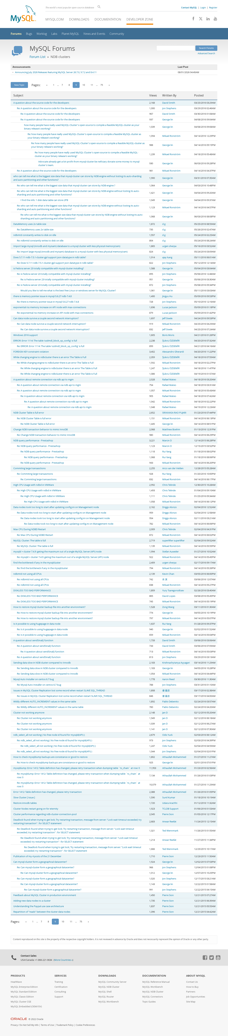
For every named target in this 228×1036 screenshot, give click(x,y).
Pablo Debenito (170, 701)
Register (213, 7)
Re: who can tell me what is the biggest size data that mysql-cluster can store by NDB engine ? (66, 185)
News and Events (94, 34)
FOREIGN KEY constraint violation (31, 351)
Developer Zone (139, 19)
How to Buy (192, 986)
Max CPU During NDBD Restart (29, 529)
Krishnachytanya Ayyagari (176, 662)
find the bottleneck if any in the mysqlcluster (37, 562)
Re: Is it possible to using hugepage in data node (42, 629)
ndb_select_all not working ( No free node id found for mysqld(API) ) (49, 734)
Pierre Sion (168, 814)
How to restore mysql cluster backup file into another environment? (49, 607)
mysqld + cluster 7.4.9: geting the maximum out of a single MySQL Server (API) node (57, 551)
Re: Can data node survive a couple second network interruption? (51, 323)
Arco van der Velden (172, 468)
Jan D (165, 712)
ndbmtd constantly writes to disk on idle (34, 235)
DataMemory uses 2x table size (29, 224)
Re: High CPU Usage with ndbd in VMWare (39, 490)
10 (83, 84)
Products (18, 976)
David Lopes (168, 596)
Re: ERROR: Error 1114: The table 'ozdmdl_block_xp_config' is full (50, 346)
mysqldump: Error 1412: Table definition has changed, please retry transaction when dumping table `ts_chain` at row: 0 (76, 768)
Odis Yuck (167, 734)
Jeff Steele (167, 318)
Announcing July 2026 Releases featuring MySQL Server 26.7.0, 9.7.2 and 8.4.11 (56, 72)
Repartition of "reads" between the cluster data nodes (41, 911)
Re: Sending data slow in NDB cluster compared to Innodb (47, 668)
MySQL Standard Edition (24, 991)
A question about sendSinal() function (33, 640)
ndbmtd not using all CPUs (27, 573)
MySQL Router (106, 996)
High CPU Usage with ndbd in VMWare (33, 484)
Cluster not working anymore (28, 712)
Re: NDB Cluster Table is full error (34, 418)
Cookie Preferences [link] (85, 1025)
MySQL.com (54, 19)
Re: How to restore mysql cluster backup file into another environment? (55, 612)
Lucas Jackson (169, 307)
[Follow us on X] (199, 20)
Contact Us (192, 981)
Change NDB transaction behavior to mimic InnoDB (40, 429)
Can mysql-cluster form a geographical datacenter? (40, 861)
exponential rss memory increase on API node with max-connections (49, 307)
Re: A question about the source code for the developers (46, 108)
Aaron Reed (168, 679)
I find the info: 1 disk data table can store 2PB (44, 200)
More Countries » (63, 959)
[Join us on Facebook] (192, 20)
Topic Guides (149, 1001)
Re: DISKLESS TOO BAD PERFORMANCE (37, 596)
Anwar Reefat (169, 821)
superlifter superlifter (173, 540)
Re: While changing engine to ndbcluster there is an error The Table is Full (55, 362)
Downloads (79, 19)
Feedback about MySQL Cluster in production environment (44, 895)
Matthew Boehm (171, 429)
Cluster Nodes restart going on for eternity (35, 808)
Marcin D (167, 440)
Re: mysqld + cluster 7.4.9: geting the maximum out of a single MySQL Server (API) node (63, 557)
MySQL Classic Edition (22, 996)
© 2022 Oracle (35, 1019)
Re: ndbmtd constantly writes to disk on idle (40, 240)
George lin (167, 119)
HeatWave (16, 981)
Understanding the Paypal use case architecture (38, 906)
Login (203, 7)
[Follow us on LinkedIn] (206, 20)
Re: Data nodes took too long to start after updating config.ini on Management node (61, 512)
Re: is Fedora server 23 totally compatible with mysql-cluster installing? (54, 273)
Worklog (42, 34)
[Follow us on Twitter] (211, 959)
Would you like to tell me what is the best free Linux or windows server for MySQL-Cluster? (68, 290)
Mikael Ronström (171, 135)
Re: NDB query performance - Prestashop (38, 446)
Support (59, 996)
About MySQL (195, 976)
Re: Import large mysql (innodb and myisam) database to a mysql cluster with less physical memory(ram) (72, 251)
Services (60, 976)
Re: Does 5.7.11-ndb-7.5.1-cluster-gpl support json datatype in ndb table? (55, 262)
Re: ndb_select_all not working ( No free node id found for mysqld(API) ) (54, 740)
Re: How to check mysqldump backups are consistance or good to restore (56, 762)
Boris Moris (168, 335)
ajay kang (167, 257)
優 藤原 (166, 690)
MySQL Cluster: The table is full (29, 540)
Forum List (37, 57)
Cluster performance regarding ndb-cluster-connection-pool (45, 814)
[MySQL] (23, 14)
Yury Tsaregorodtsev (173, 590)
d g (163, 224)
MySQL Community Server (112, 981)
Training (59, 981)
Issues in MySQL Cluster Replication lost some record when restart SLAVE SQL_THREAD (59, 690)
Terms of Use (47, 1025)
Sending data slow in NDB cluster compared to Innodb (42, 662)
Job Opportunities (195, 996)
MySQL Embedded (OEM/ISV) (26, 1006)
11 (92, 84)
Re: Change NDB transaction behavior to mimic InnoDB (46, 435)
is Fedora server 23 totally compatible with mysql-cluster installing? (48, 268)
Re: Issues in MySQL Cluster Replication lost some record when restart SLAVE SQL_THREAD (64, 696)
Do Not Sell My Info (29, 1025)
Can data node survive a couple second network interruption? (46, 318)
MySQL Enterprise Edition (24, 986)
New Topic (19, 84)
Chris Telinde (169, 484)
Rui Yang (166, 451)
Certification (61, 986)
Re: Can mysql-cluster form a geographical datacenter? (45, 867)
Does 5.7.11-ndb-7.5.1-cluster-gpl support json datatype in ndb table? (49, 257)
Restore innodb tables (25, 803)
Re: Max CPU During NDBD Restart (35, 535)
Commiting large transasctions (29, 468)
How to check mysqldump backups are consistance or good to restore (50, 757)
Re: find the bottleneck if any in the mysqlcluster (42, 568)
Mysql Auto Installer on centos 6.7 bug (33, 679)
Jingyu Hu (167, 296)
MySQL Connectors (152, 996)
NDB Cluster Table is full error (28, 412)
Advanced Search (206, 53)
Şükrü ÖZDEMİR (171, 340)
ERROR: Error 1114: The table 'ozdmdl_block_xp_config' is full (45, 340)
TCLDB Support (170, 808)
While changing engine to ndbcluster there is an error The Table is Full (49, 357)
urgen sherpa (169, 246)
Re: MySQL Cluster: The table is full (35, 546)
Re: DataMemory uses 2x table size (35, 229)
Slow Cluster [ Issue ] (24, 797)
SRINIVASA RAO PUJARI (174, 412)
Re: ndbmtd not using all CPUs (33, 579)
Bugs (29, 34)
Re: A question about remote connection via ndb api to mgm (49, 385)
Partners (190, 991)
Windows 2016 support (25, 335)
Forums (16, 34)
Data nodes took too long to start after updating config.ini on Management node (56, 507)
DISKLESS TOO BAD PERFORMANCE (32, 590)
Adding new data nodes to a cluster (32, 900)
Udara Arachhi (169, 803)
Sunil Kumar (168, 797)
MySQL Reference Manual (156, 981)
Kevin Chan (168, 573)
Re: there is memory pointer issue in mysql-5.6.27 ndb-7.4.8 (48, 301)
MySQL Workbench (108, 1001)
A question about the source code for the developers (41, 102)
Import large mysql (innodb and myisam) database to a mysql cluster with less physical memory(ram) (66, 246)
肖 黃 (164, 579)
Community (117, 34)
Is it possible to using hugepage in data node (36, 623)
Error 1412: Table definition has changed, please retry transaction (47, 791)
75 (101, 84)
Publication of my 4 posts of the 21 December (37, 856)
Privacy (14, 1025)
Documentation (108, 19)
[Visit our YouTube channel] (214, 20)
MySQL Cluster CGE (21, 1001)
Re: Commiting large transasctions (35, 473)
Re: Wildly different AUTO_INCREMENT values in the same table (50, 707)
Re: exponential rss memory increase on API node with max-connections (55, 312)
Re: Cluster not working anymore (34, 718)
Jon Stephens (169, 108)
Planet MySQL (70, 34)
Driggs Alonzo (169, 507)
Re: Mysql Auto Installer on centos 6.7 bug (39, 684)
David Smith (168, 102)
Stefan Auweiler (170, 551)
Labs (54, 34)
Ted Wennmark (170, 830)
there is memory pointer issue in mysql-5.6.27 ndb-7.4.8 (42, 296)
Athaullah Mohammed (174, 757)
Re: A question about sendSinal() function (39, 645)
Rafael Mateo (169, 379)
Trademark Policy (64, 1025)
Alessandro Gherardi (173, 351)
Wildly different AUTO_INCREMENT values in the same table (44, 701)
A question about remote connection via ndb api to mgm (43, 379)
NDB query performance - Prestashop (33, 440)
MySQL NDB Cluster (108, 986)
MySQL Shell (105, 991)
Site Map (190, 1001)
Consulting (60, 991)
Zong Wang (168, 607)
